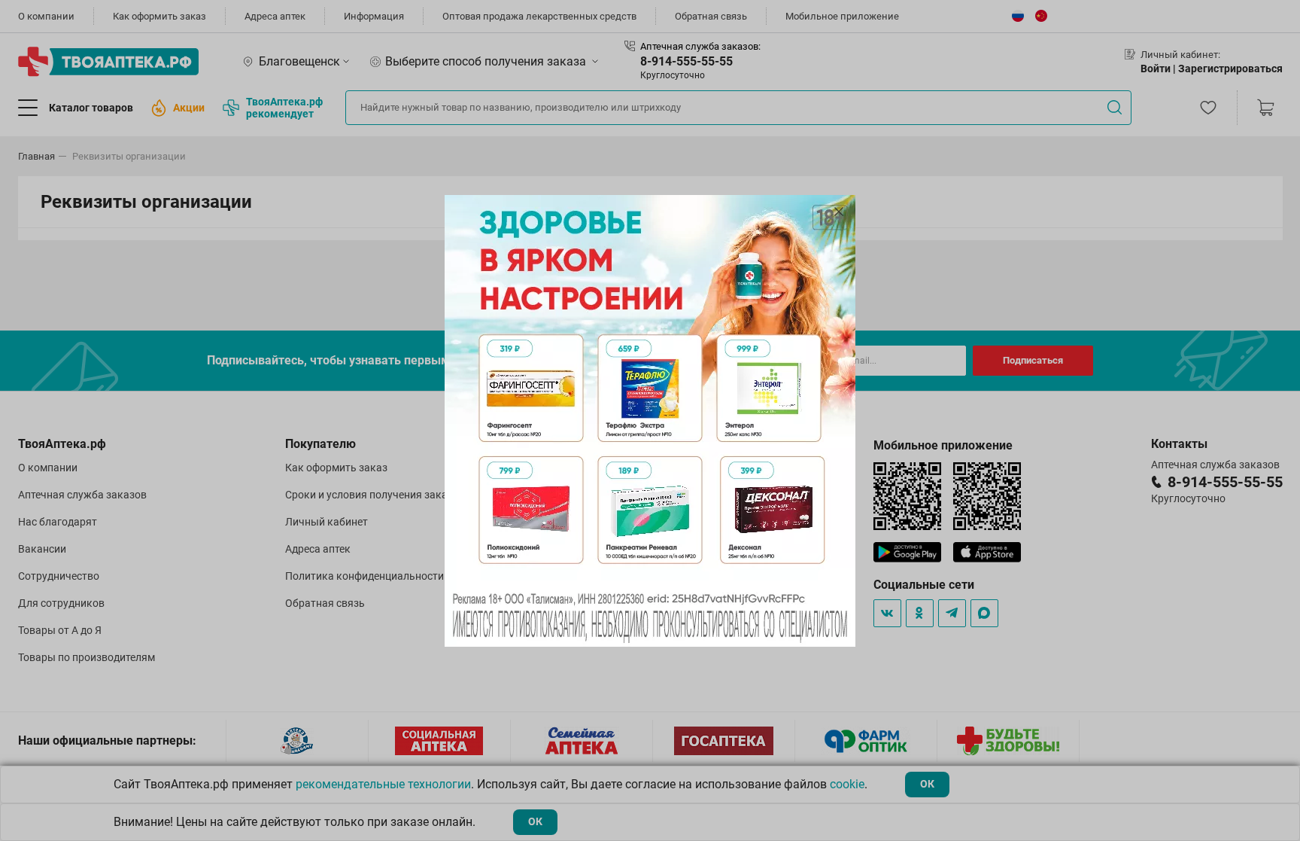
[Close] (838, 211)
